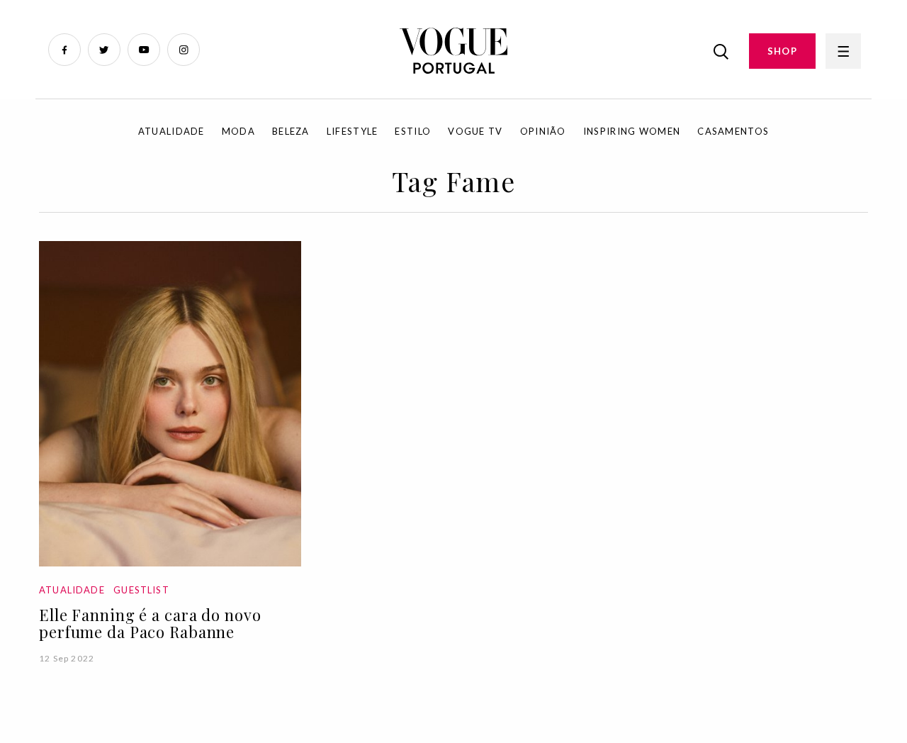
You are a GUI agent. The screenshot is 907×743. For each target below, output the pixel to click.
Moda (238, 131)
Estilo (413, 131)
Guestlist (141, 590)
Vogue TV (475, 131)
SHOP (782, 51)
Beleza (291, 131)
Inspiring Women (632, 131)
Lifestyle (352, 131)
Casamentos (733, 131)
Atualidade (171, 131)
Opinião (543, 131)
